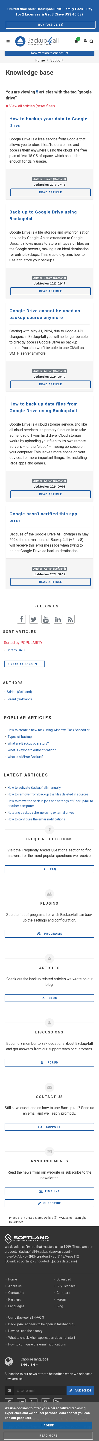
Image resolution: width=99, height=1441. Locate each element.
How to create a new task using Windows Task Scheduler (49, 730)
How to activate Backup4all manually (34, 787)
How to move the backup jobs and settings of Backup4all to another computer (50, 803)
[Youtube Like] (45, 619)
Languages (16, 1306)
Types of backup (20, 737)
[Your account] (85, 39)
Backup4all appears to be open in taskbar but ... (42, 1324)
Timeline (52, 1191)
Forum (52, 1062)
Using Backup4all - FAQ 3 (26, 1317)
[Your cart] (75, 40)
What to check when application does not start (41, 1337)
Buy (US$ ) (50, 24)
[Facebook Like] (21, 619)
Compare (63, 1293)
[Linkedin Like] (58, 619)
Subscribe (51, 1203)
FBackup (42, 1251)
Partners (14, 1299)
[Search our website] (93, 42)
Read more (48, 1435)
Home (12, 1279)
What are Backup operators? (28, 743)
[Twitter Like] (33, 619)
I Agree (47, 1425)
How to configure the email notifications (36, 819)
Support (52, 1127)
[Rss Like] (70, 619)
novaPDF (11, 1256)
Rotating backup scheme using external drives (41, 812)
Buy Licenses (66, 1286)
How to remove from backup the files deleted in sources (48, 794)
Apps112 (72, 1256)
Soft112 (58, 1256)
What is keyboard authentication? (32, 750)
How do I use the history (25, 1331)
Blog (51, 998)
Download (64, 1279)
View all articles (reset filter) (31, 106)
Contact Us (16, 1293)
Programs (51, 933)
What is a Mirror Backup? (25, 757)
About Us (15, 1286)
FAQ (51, 869)
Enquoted (42, 1261)
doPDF (23, 1256)
